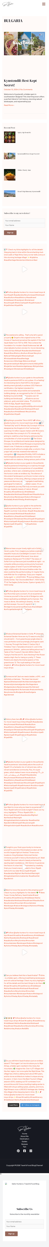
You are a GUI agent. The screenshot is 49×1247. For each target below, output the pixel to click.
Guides (24, 1142)
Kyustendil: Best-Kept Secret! (20, 82)
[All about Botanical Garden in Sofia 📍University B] (24, 653)
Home (24, 1134)
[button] (24, 1174)
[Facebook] (24, 1150)
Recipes (24, 1144)
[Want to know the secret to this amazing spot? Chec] (24, 909)
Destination (24, 1139)
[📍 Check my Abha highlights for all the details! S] (24, 269)
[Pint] (18, 1150)
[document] (24, 1210)
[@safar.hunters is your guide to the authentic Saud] (24, 525)
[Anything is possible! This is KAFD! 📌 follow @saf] (24, 440)
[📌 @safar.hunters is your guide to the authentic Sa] (24, 397)
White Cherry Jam (24, 170)
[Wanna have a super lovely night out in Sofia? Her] (24, 568)
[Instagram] (30, 1150)
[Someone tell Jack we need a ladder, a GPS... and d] (24, 696)
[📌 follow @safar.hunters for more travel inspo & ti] (24, 312)
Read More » (9, 105)
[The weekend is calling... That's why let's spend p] (24, 354)
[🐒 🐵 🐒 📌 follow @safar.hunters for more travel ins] (24, 1037)
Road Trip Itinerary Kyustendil (29, 191)
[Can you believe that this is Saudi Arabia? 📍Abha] (24, 995)
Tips (24, 1147)
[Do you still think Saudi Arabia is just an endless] (24, 1080)
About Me (24, 1136)
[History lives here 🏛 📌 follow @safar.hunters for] (24, 739)
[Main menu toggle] (44, 4)
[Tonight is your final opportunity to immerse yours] (24, 867)
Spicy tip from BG (24, 132)
